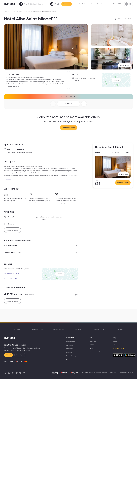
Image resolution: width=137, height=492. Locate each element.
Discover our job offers (96, 352)
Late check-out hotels (58, 329)
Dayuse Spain (70, 352)
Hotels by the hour (79, 329)
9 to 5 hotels (120, 329)
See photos (125, 65)
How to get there (13, 273)
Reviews (92, 345)
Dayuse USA (69, 345)
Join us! (8, 355)
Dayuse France (70, 341)
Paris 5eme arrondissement (32, 12)
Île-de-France (14, 12)
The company (93, 341)
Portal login (19, 355)
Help (107, 4)
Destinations (83, 4)
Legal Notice (113, 372)
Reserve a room (123, 183)
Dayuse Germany (71, 356)
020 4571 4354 (12, 279)
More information (12, 230)
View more (8, 180)
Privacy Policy (123, 372)
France (6, 12)
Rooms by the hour (99, 329)
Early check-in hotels (37, 329)
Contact (115, 341)
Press (91, 348)
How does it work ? (96, 4)
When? (69, 104)
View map (116, 80)
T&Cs (131, 372)
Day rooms (17, 329)
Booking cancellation (118, 348)
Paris (20, 12)
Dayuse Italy (69, 349)
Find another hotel (68, 128)
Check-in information (12, 252)
